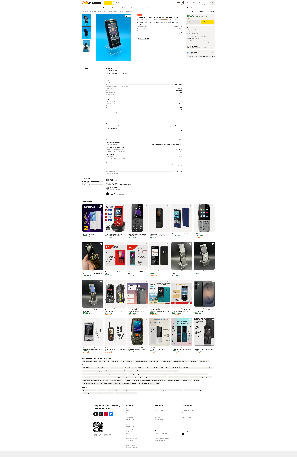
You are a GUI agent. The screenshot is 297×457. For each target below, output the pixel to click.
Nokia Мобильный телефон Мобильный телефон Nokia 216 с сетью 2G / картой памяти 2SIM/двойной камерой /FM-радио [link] (158, 348)
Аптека (128, 424)
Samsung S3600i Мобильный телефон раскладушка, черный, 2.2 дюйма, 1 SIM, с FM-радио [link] (137, 310)
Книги (127, 433)
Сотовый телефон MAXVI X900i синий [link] (182, 233)
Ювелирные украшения (132, 447)
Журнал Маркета (159, 419)
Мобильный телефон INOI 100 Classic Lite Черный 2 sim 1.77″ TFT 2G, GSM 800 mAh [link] (137, 235)
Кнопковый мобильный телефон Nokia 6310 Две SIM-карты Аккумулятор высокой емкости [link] (204, 348)
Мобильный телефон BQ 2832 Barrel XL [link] (114, 272)
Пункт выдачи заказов (187, 415)
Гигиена (128, 415)
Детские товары (130, 445)
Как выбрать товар (159, 408)
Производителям (186, 412)
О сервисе (157, 415)
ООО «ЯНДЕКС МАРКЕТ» (289, 453)
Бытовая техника (130, 412)
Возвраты (157, 417)
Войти (212, 3)
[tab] (86, 7)
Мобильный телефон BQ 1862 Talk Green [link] (136, 272)
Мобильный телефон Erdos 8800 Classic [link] (180, 272)
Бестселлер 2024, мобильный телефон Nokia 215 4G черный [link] (157, 235)
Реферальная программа (188, 410)
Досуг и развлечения (131, 408)
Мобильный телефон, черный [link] (157, 272)
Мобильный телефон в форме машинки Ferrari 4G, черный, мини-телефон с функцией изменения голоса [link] (114, 310)
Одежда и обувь (130, 419)
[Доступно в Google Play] (101, 415)
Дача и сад (129, 431)
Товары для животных (132, 440)
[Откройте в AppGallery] (106, 415)
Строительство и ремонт (132, 443)
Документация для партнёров (162, 438)
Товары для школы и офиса (133, 436)
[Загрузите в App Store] (95, 415)
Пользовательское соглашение (20, 454)
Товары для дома (130, 422)
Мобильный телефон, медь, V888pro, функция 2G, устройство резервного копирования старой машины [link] (92, 272)
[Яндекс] (293, 455)
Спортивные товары (131, 438)
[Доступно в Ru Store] (111, 415)
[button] (143, 38)
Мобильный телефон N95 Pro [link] (201, 272)
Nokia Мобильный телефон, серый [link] (203, 233)
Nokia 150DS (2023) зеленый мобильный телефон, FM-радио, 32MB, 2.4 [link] (159, 310)
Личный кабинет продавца (161, 433)
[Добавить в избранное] (101, 206)
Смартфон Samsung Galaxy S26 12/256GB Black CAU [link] (202, 310)
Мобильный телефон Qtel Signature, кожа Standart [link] (92, 310)
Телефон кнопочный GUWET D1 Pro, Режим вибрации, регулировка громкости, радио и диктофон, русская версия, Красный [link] (115, 235)
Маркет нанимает (186, 417)
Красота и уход (130, 426)
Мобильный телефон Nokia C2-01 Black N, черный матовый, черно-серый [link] (182, 310)
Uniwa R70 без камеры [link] (89, 234)
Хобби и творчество (131, 429)
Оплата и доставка (159, 410)
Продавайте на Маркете (161, 436)
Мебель (128, 410)
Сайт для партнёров (160, 440)
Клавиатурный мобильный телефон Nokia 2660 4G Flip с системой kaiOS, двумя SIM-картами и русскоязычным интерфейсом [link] (181, 348)
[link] (90, 361)
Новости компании (186, 408)
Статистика (7, 454)
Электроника (129, 417)
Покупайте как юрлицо (160, 412)
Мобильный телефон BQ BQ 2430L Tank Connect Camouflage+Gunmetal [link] (136, 348)
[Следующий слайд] (131, 37)
